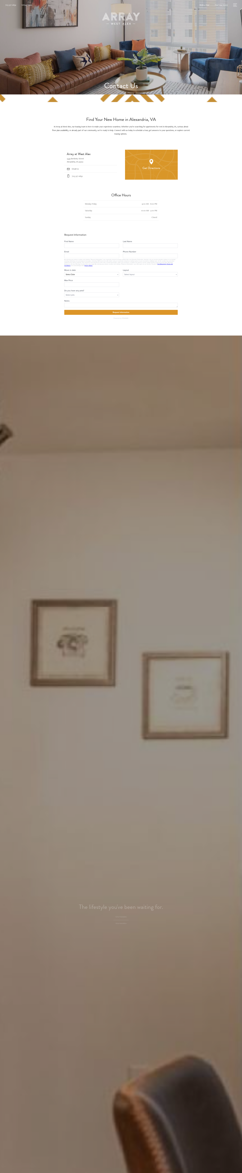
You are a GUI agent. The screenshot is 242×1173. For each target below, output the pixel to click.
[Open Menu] (235, 5)
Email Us (75, 169)
